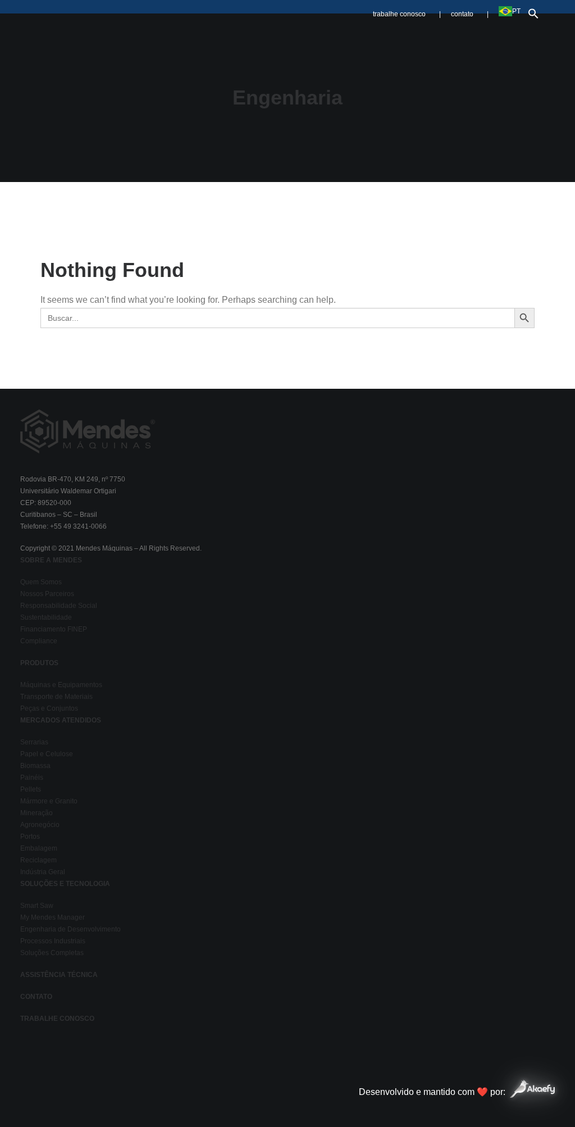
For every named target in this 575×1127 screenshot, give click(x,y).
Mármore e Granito (48, 801)
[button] (531, 11)
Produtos (261, 35)
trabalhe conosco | (407, 14)
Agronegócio (40, 825)
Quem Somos (41, 582)
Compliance (38, 641)
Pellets (30, 789)
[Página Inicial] (87, 431)
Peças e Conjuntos (49, 708)
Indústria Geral (42, 872)
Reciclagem (38, 860)
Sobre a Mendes (191, 35)
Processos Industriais (52, 941)
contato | (470, 14)
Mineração (36, 813)
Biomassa (35, 766)
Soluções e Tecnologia (346, 35)
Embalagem (38, 848)
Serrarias (34, 742)
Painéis (31, 777)
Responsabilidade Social (58, 606)
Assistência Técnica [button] (452, 35)
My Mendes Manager (52, 917)
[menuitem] (409, 8)
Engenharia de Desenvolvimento (70, 929)
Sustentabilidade (46, 617)
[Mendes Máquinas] (71, 35)
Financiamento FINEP (53, 629)
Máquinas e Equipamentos (61, 685)
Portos (30, 836)
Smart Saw (36, 906)
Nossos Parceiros (47, 594)
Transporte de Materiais (56, 697)
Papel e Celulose (46, 754)
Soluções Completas (52, 953)
